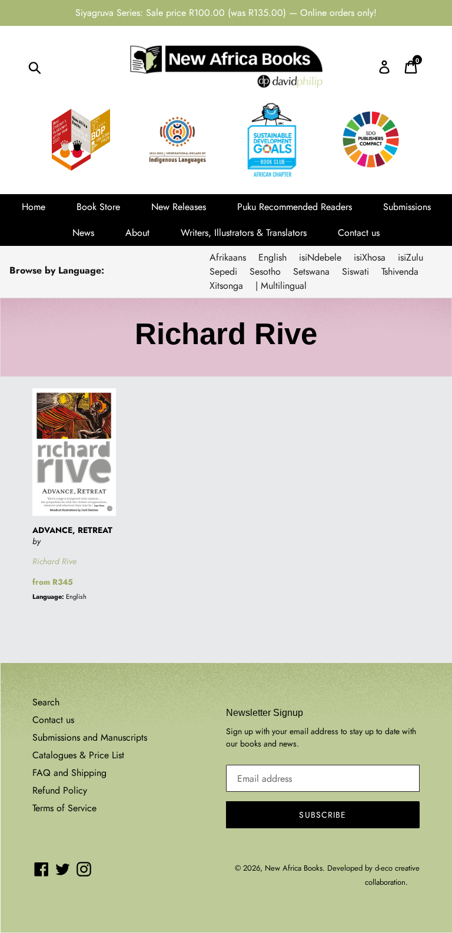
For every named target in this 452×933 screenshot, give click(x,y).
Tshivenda (399, 271)
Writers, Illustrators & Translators (244, 232)
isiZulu (410, 257)
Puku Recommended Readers (294, 207)
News (83, 232)
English (272, 257)
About (137, 232)
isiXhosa (369, 257)
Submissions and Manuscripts (89, 737)
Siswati (355, 271)
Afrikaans (228, 257)
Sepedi (223, 271)
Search (45, 702)
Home (33, 207)
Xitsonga (226, 285)
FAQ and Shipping (69, 772)
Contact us (359, 232)
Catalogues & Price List (78, 755)
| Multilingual (281, 285)
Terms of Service (64, 808)
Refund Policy (59, 790)
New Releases (178, 207)
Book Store (98, 207)
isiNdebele (320, 257)
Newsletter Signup (264, 713)
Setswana (311, 271)
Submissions (407, 207)
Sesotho (265, 271)
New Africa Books (294, 868)
